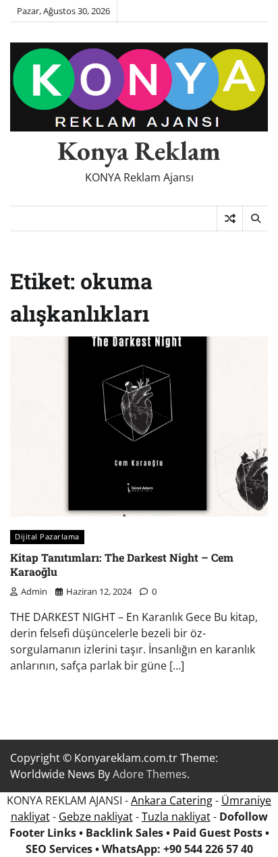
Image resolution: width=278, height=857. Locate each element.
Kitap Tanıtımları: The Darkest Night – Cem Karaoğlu (121, 564)
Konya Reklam (139, 150)
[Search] (255, 218)
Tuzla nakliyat (176, 816)
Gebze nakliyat (96, 816)
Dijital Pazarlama (47, 536)
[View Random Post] (229, 218)
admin (34, 591)
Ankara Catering (172, 800)
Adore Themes (150, 774)
